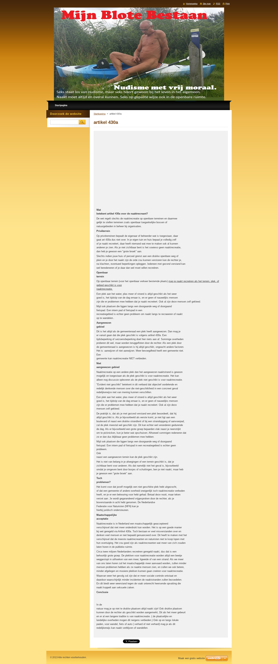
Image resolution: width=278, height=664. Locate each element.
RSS (218, 3)
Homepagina (191, 3)
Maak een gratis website (191, 658)
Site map (207, 3)
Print (227, 3)
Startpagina (100, 114)
